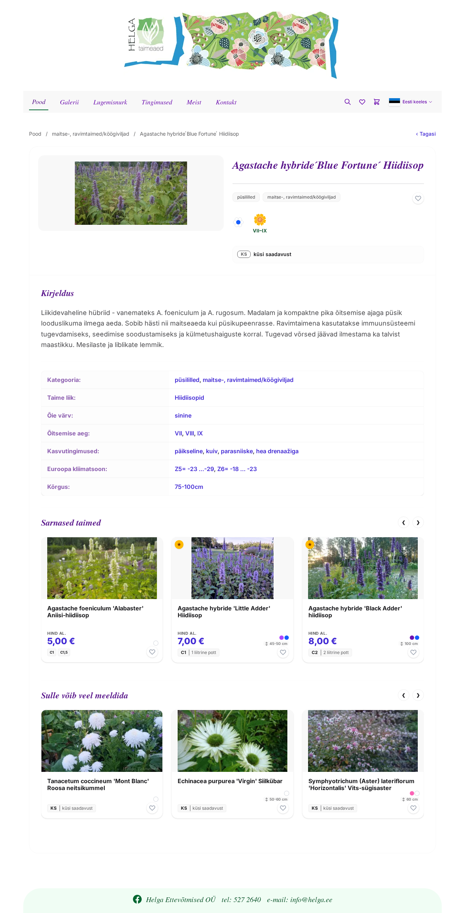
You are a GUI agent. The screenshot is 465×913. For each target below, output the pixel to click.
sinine (183, 415)
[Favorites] (362, 102)
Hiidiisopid (189, 397)
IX (200, 433)
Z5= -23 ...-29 (194, 469)
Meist (194, 101)
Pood (38, 101)
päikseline (189, 451)
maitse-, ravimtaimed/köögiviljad (90, 134)
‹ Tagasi (426, 134)
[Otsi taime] (347, 102)
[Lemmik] (418, 198)
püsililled (246, 197)
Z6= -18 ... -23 (237, 469)
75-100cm (189, 486)
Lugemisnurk (110, 101)
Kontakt (226, 101)
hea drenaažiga (277, 451)
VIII (189, 433)
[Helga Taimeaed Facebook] (137, 899)
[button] (410, 102)
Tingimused (157, 101)
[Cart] (377, 102)
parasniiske (237, 451)
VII (178, 433)
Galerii (69, 101)
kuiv (212, 451)
